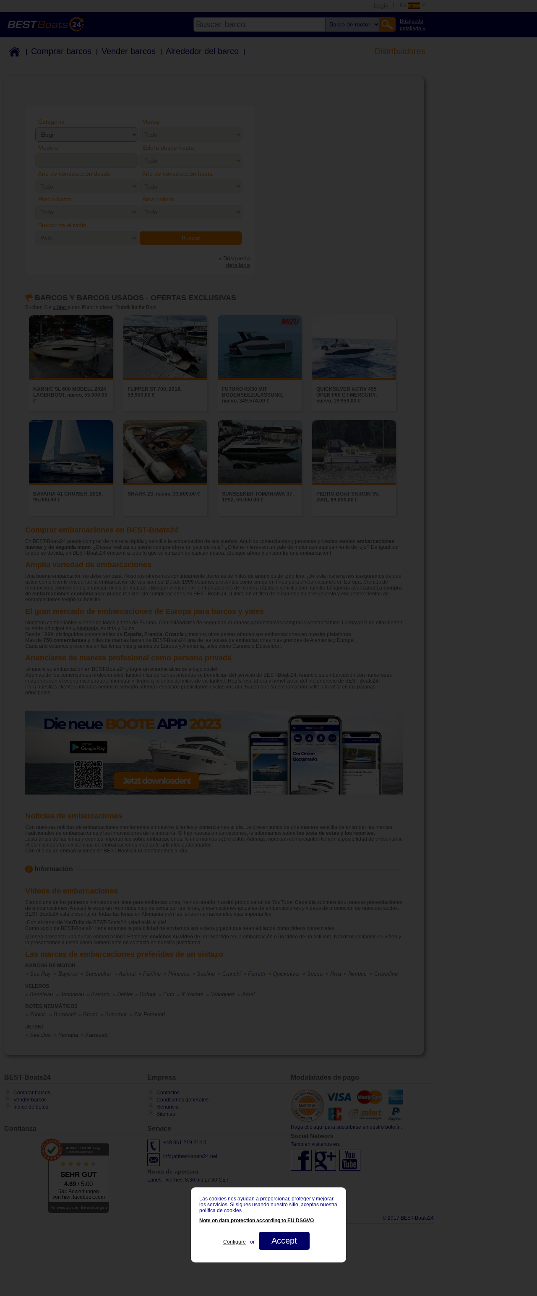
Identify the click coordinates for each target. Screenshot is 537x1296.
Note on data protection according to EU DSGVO (256, 1220)
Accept (284, 1240)
